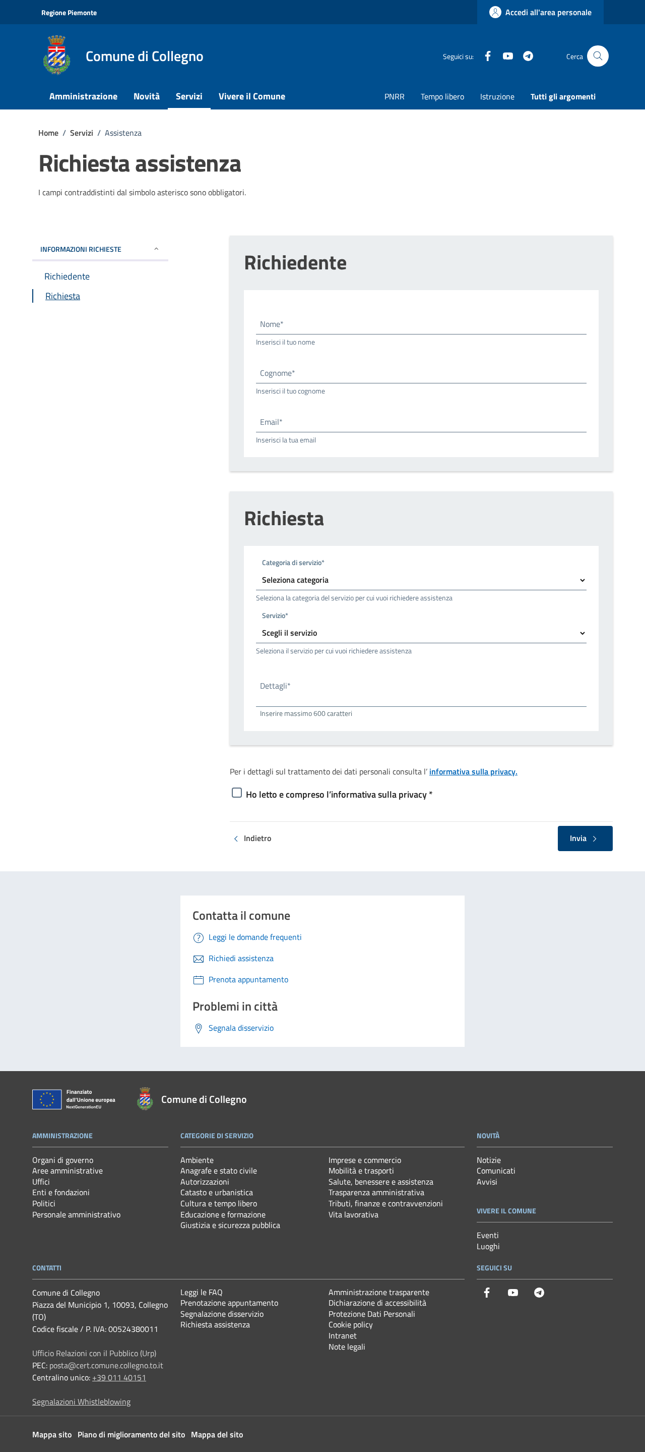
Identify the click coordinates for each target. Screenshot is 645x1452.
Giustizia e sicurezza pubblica (230, 1225)
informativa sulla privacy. (473, 771)
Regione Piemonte (69, 12)
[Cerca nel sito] (598, 56)
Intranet (343, 1335)
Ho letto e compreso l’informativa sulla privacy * (339, 794)
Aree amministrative (67, 1170)
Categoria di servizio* (293, 561)
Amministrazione (83, 96)
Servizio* (275, 614)
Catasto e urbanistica (216, 1192)
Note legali (347, 1347)
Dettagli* (275, 686)
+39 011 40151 (119, 1377)
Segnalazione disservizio (222, 1314)
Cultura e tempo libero (218, 1203)
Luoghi (488, 1246)
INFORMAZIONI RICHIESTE (80, 249)
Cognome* (277, 373)
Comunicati (496, 1170)
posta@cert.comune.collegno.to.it (106, 1365)
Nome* (272, 324)
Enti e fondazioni (61, 1192)
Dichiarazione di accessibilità (377, 1303)
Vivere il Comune (252, 96)
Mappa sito (52, 1434)
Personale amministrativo (76, 1214)
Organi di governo (62, 1160)
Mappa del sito (217, 1434)
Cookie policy (351, 1324)
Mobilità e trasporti (361, 1170)
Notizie (489, 1160)
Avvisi (487, 1182)
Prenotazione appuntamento (229, 1303)
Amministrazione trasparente (379, 1292)
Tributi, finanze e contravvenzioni (386, 1203)
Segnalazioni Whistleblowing (81, 1401)
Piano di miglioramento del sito (131, 1434)
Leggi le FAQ (201, 1292)
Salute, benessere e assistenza (381, 1182)
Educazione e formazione (223, 1214)
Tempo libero (442, 96)
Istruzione (497, 96)
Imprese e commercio (365, 1160)
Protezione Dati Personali (372, 1314)
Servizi (189, 96)
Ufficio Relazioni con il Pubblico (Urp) (94, 1353)
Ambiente (197, 1160)
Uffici (41, 1182)
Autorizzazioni (204, 1182)
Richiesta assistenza (215, 1324)
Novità (147, 96)
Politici (43, 1203)
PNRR (394, 96)
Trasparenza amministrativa (376, 1192)
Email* (271, 422)
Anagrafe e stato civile (218, 1170)
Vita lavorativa (353, 1214)
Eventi (488, 1235)
